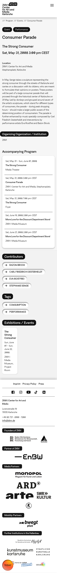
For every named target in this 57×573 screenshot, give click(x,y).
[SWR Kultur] (44, 495)
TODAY (7, 565)
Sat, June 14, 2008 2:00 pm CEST (21, 215)
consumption (17, 305)
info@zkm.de (8, 420)
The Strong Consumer (16, 165)
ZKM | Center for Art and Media (17, 66)
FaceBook (13, 392)
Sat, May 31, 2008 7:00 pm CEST (21, 198)
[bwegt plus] (28, 523)
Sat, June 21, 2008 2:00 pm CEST (21, 232)
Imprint (16, 384)
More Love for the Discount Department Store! (28, 219)
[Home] (12, 8)
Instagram (21, 392)
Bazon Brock (17, 265)
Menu (52, 5)
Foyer (8, 207)
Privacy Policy (30, 384)
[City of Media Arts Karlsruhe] (41, 564)
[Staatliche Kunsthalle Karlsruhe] (43, 551)
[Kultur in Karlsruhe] (28, 505)
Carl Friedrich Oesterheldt (25, 272)
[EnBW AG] (28, 456)
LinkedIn (44, 392)
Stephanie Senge (19, 285)
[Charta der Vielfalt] (21, 564)
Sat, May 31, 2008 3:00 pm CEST (21, 178)
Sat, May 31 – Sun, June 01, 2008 (21, 161)
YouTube (28, 392)
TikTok (36, 392)
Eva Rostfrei (16, 278)
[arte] (19, 495)
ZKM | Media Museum (16, 224)
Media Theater (12, 169)
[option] (11, 351)
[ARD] (28, 485)
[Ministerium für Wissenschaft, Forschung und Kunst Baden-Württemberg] (23, 438)
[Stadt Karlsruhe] (44, 438)
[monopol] (28, 475)
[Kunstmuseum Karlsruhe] (20, 551)
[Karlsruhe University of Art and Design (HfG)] (28, 541)
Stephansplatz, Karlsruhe (14, 69)
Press (41, 384)
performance (17, 312)
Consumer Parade (14, 182)
